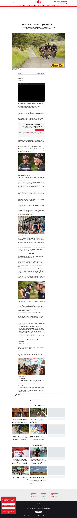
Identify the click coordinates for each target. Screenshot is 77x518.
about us (23, 506)
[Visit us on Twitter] (62, 1)
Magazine (48, 5)
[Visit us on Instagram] (61, 1)
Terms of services (29, 132)
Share (20, 73)
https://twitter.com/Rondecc (38, 109)
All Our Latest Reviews (54, 493)
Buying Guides (33, 5)
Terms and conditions (39, 506)
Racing (24, 5)
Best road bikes (43, 493)
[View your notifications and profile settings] (16, 2)
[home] (17, 5)
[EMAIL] (15, 395)
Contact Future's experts (30, 506)
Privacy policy (46, 506)
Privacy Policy (11, 511)
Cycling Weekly (33, 30)
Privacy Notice (21, 133)
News (20, 5)
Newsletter (43, 73)
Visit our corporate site (50, 515)
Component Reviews (54, 496)
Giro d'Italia (33, 494)
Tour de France (33, 493)
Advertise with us (30, 508)
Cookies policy (52, 506)
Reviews (28, 5)
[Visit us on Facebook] (63, 1)
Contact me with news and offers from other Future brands (8, 505)
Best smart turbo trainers (45, 496)
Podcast (53, 5)
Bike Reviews (53, 494)
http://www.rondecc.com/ (26, 109)
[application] (31, 92)
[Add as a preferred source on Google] (38, 512)
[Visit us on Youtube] (65, 1)
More (58, 5)
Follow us (38, 73)
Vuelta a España (33, 496)
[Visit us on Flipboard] (66, 1)
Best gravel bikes (43, 494)
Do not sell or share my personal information (42, 508)
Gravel (43, 5)
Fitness (39, 5)
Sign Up (8, 508)
